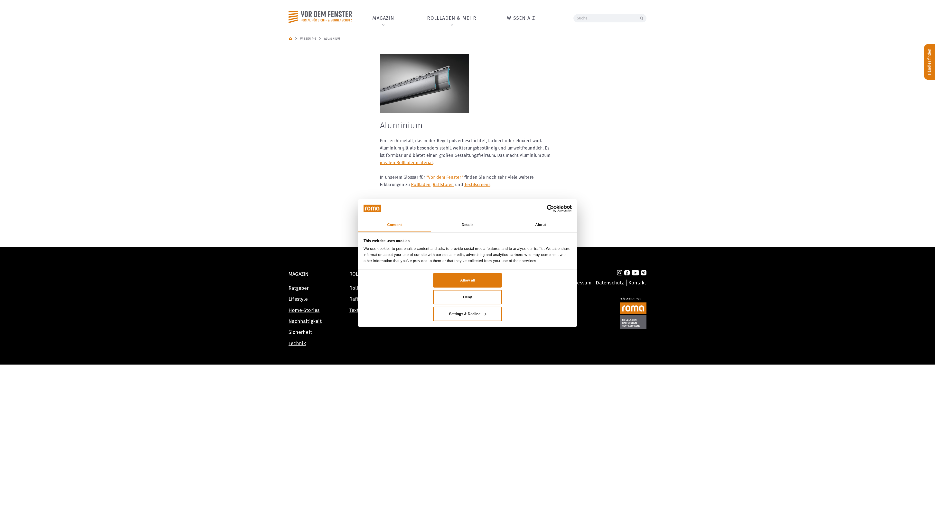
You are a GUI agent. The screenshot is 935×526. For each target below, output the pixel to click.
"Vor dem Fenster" (444, 177)
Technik (297, 343)
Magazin (383, 18)
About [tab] (540, 224)
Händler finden (929, 62)
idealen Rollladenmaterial (406, 162)
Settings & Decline (464, 314)
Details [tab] (468, 224)
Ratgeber (299, 288)
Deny (467, 297)
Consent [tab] (394, 224)
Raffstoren (443, 184)
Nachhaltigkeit (305, 321)
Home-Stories (304, 310)
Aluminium (332, 38)
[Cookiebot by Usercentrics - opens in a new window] (550, 208)
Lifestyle (298, 299)
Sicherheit (300, 332)
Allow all (467, 280)
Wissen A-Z (521, 18)
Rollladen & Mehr (451, 18)
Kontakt (637, 283)
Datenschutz (610, 283)
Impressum (579, 283)
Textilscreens (477, 184)
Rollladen (420, 184)
